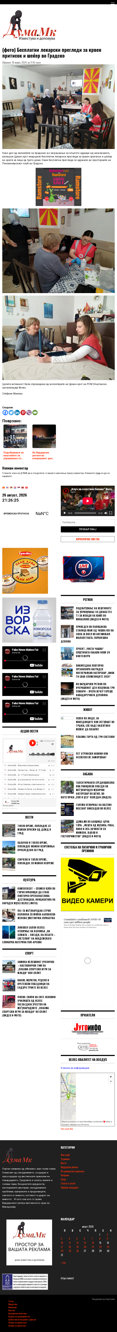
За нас (11, 1301)
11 (70, 1243)
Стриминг (65, 1159)
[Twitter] (11, 412)
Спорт (63, 1179)
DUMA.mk (13, 808)
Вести (63, 1163)
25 (70, 1251)
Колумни (65, 1175)
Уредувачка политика (17, 1313)
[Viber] (29, 412)
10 (62, 1243)
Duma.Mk (5, 808)
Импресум (12, 1307)
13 (85, 1243)
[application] (88, 501)
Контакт (11, 1310)
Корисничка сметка (87, 539)
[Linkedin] (17, 412)
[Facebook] (5, 412)
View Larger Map (67, 1128)
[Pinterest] (23, 412)
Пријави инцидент (70, 1187)
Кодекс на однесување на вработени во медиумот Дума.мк (22, 1318)
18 (70, 1247)
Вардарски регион (69, 1167)
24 (62, 1251)
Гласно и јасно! (68, 1183)
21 (93, 1247)
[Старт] (64, 513)
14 (93, 1243)
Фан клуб (65, 1155)
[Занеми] (105, 513)
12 (77, 1243)
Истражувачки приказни (72, 1171)
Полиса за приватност (17, 1322)
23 (108, 1247)
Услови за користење (17, 1325)
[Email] (35, 412)
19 (77, 1247)
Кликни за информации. (75, 1068)
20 (85, 1247)
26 (77, 1251)
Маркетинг (12, 1304)
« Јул (63, 1262)
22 (100, 1247)
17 (62, 1247)
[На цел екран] (110, 513)
